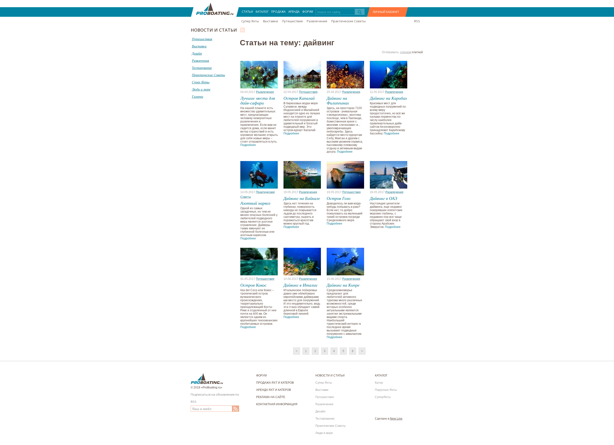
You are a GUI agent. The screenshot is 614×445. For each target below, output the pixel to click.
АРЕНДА (294, 12)
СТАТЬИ (247, 12)
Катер (379, 382)
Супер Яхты (250, 21)
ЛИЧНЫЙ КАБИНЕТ (386, 12)
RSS (417, 21)
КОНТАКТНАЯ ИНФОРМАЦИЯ (276, 404)
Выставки (270, 21)
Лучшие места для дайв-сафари (257, 100)
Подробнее (248, 145)
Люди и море (324, 433)
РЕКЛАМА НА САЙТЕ (270, 397)
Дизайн (320, 411)
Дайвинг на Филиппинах (338, 100)
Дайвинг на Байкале (301, 198)
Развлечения (317, 21)
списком (405, 52)
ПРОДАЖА (278, 12)
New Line (396, 418)
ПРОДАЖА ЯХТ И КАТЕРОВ (275, 382)
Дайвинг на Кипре (343, 285)
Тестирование (325, 418)
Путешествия (292, 21)
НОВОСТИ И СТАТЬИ (330, 375)
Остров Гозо (338, 198)
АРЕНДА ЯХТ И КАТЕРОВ (273, 390)
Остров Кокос (253, 285)
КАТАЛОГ (262, 12)
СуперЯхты (383, 397)
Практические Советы (348, 21)
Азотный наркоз (255, 203)
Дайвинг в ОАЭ (383, 198)
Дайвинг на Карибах (388, 98)
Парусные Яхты (386, 390)
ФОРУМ (307, 12)
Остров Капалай (299, 98)
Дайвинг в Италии (300, 285)
